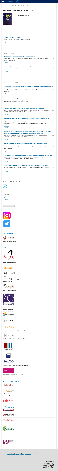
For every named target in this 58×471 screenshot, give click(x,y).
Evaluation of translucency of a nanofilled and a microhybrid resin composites (24, 108)
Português (5, 199)
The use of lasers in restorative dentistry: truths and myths (19, 56)
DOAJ (32, 331)
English (5, 197)
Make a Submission (8, 206)
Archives (9, 5)
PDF (7, 42)
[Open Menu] (3, 1)
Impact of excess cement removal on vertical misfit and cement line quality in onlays (26, 165)
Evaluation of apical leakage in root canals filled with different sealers (22, 98)
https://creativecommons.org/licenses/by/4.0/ (18, 454)
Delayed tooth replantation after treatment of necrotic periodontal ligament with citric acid (28, 155)
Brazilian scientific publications (12, 37)
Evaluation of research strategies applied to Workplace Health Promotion (23, 67)
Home (4, 5)
